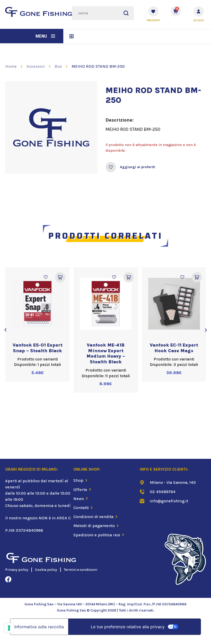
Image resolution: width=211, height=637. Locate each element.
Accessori (36, 66)
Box (58, 66)
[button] (53, 36)
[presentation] (5, 330)
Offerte (80, 489)
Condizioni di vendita (93, 516)
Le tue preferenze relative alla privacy (128, 626)
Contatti (81, 507)
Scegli (60, 277)
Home (11, 66)
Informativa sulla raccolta (39, 626)
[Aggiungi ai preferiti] (111, 167)
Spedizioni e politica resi (96, 534)
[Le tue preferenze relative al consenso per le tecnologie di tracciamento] (9, 628)
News (78, 498)
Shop (78, 480)
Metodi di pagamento (94, 525)
